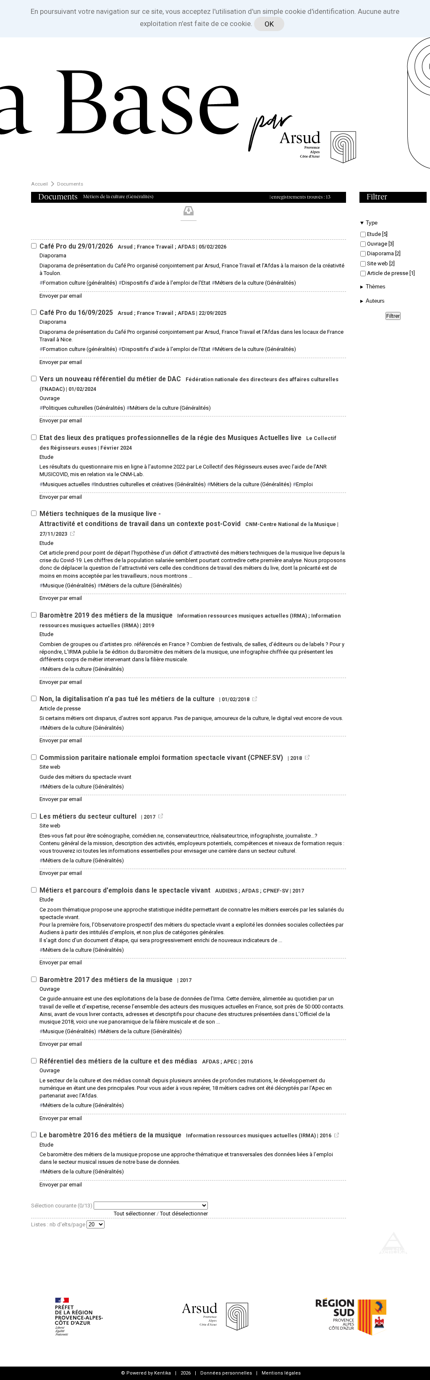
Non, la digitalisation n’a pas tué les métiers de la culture (127, 699)
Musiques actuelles (66, 484)
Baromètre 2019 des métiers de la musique (106, 615)
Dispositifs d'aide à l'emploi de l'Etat (166, 283)
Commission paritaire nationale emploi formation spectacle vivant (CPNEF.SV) (162, 758)
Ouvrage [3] (380, 244)
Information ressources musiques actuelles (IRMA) (242, 616)
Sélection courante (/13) (62, 1205)
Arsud (125, 247)
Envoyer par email (60, 296)
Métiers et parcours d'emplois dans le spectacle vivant (125, 890)
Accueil (39, 184)
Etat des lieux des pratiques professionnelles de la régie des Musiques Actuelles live (171, 438)
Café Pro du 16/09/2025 (77, 313)
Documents (70, 184)
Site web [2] (380, 263)
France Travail (155, 247)
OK (269, 24)
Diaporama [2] (383, 253)
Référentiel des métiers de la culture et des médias (119, 1061)
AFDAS (186, 247)
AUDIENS (226, 891)
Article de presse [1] (390, 273)
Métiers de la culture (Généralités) (255, 283)
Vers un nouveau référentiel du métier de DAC (111, 379)
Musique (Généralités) (69, 585)
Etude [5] (377, 234)
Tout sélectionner (134, 1213)
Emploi (304, 484)
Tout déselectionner (184, 1213)
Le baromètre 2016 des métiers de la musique (111, 1135)
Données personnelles (226, 1373)
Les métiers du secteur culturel (88, 816)
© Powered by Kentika (146, 1373)
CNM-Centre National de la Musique (290, 524)
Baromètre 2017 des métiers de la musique (106, 980)
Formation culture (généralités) (80, 283)
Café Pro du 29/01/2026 (77, 246)
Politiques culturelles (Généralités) (84, 408)
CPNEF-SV (275, 891)
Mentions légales (281, 1373)
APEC (230, 1061)
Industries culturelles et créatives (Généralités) (150, 484)
